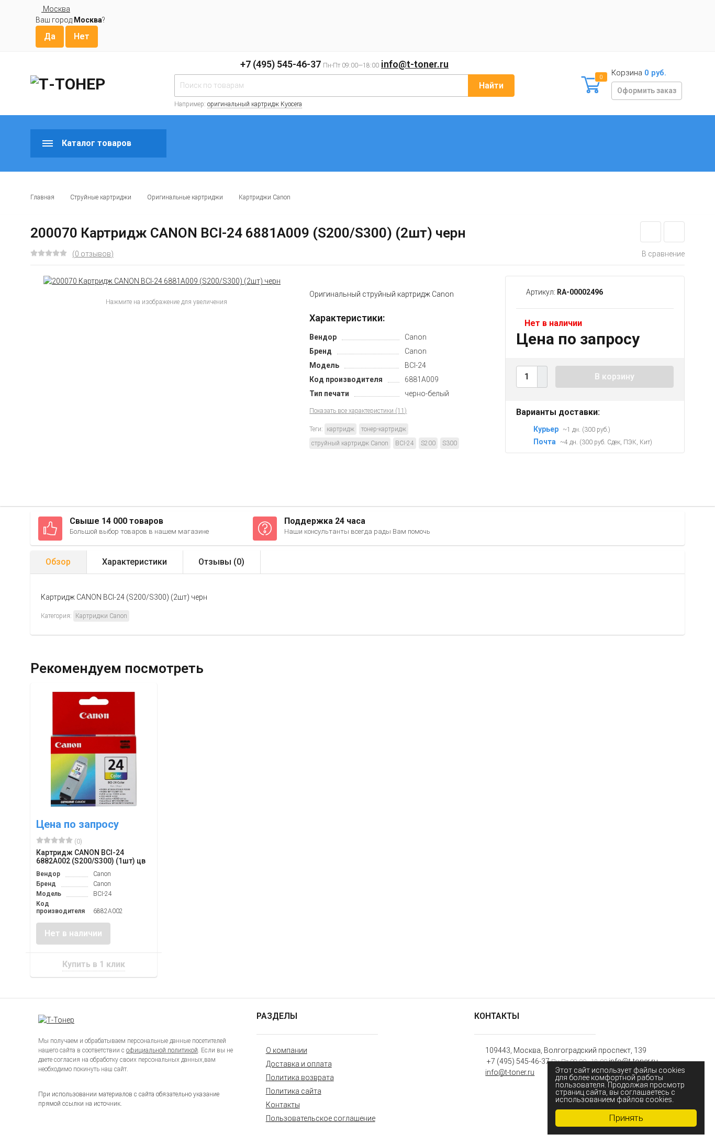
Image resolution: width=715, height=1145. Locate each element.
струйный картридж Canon (349, 443)
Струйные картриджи (100, 197)
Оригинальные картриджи (185, 197)
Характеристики (134, 562)
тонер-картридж (383, 429)
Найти (491, 86)
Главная (42, 197)
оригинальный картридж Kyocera (254, 104)
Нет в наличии (73, 933)
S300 (449, 443)
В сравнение (663, 254)
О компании (286, 1050)
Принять (626, 1118)
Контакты (283, 1105)
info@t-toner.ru (415, 64)
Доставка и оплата (299, 1064)
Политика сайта (293, 1091)
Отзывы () (221, 562)
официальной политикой (162, 1050)
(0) (77, 841)
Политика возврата (300, 1077)
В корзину (614, 376)
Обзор (58, 562)
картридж (340, 429)
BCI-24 (404, 443)
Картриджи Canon (265, 197)
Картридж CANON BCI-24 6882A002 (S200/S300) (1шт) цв (91, 856)
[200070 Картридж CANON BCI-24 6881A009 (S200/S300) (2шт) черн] (162, 281)
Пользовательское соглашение (320, 1118)
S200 (428, 443)
